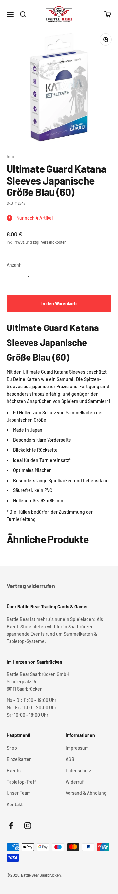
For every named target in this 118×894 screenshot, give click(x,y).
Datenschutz (78, 770)
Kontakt (15, 804)
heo (10, 156)
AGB (70, 759)
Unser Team (19, 793)
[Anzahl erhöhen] (42, 278)
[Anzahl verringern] (15, 278)
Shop (12, 748)
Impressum (77, 748)
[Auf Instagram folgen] (27, 825)
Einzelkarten (19, 759)
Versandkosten (54, 242)
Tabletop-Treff (21, 782)
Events (14, 770)
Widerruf (75, 782)
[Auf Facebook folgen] (11, 825)
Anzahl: (14, 265)
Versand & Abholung (86, 793)
